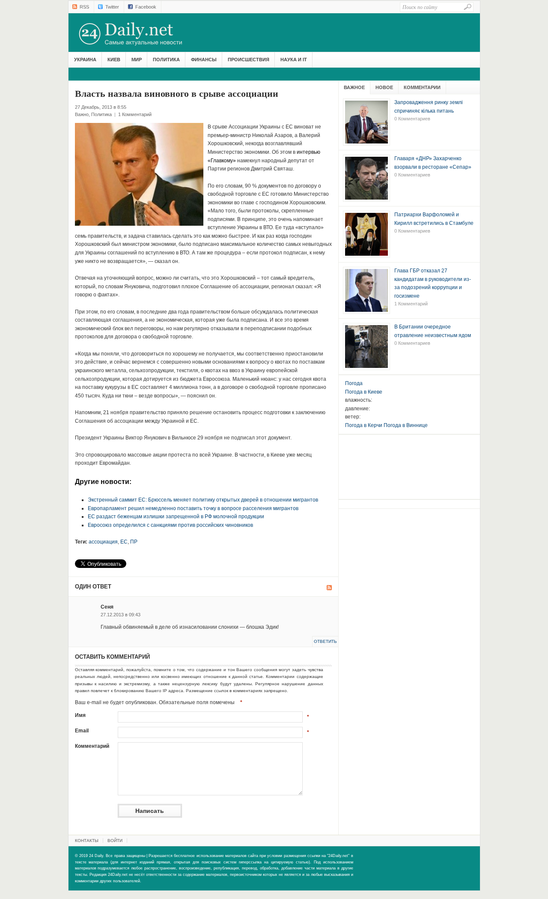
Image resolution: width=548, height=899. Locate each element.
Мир (136, 59)
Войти (114, 840)
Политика (166, 59)
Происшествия (248, 59)
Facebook (145, 6)
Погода (354, 383)
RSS (84, 6)
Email (82, 731)
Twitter (112, 6)
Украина (85, 59)
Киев (113, 59)
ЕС (124, 542)
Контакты (86, 840)
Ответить (325, 641)
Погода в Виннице (406, 425)
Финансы (204, 59)
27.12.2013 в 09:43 (120, 614)
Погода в (363, 392)
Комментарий (92, 746)
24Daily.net (139, 34)
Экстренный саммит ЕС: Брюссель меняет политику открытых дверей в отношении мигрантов (203, 500)
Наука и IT (293, 59)
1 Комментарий (135, 114)
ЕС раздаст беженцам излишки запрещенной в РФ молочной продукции (176, 517)
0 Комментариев (412, 118)
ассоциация (103, 542)
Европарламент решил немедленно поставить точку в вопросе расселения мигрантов (193, 508)
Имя (80, 715)
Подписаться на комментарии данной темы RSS (329, 587)
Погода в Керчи (363, 425)
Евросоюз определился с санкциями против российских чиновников (170, 525)
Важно (82, 114)
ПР (133, 542)
